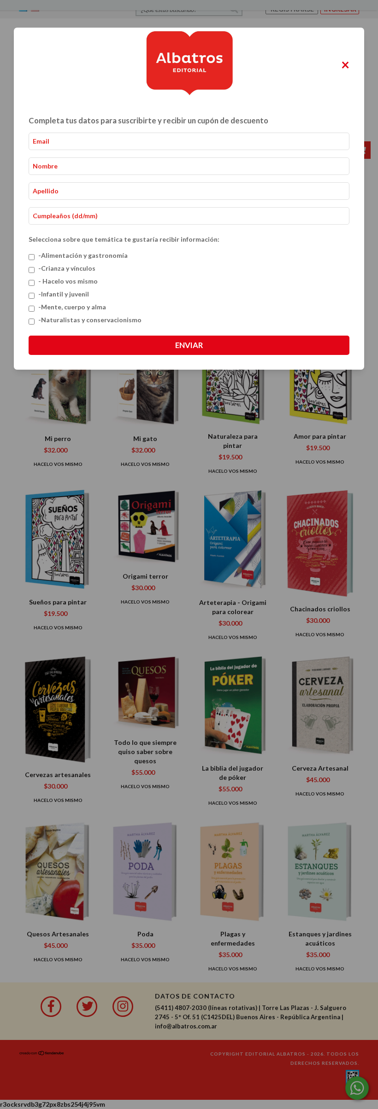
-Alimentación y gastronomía (83, 255)
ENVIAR (189, 345)
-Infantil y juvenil (63, 294)
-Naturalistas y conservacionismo (90, 320)
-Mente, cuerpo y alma (72, 307)
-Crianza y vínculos (66, 268)
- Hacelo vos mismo (68, 281)
